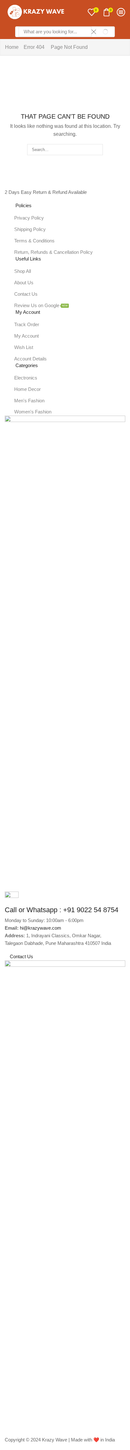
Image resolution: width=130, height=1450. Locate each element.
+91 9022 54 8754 (90, 910)
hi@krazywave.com (40, 928)
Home (12, 47)
